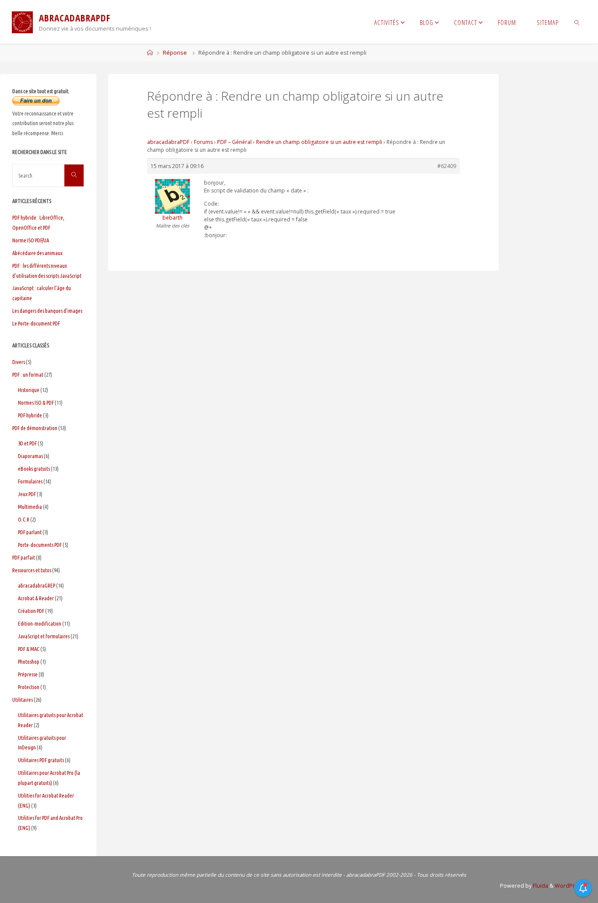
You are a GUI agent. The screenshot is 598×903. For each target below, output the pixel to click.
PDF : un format (27, 374)
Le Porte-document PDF (36, 323)
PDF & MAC (28, 649)
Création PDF (31, 611)
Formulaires (30, 481)
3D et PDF (27, 443)
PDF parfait (23, 557)
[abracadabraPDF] (22, 22)
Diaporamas (30, 456)
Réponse (175, 52)
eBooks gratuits (34, 469)
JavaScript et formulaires (44, 636)
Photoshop (28, 661)
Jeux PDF (27, 494)
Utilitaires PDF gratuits (41, 760)
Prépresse (28, 674)
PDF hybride (30, 415)
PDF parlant (30, 532)
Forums (203, 142)
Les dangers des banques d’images (47, 311)
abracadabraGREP (36, 585)
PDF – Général (234, 142)
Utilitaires (22, 699)
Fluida (539, 885)
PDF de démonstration (34, 428)
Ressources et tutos (31, 570)
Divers (18, 362)
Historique (28, 390)
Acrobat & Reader (36, 598)
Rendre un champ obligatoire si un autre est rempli (319, 142)
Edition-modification (39, 623)
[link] (577, 22)
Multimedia (30, 507)
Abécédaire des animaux (37, 253)
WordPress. (570, 885)
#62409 (446, 166)
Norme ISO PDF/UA (30, 240)
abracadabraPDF (168, 142)
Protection (28, 687)
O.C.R (23, 519)
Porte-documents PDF (40, 545)
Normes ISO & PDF (36, 402)
